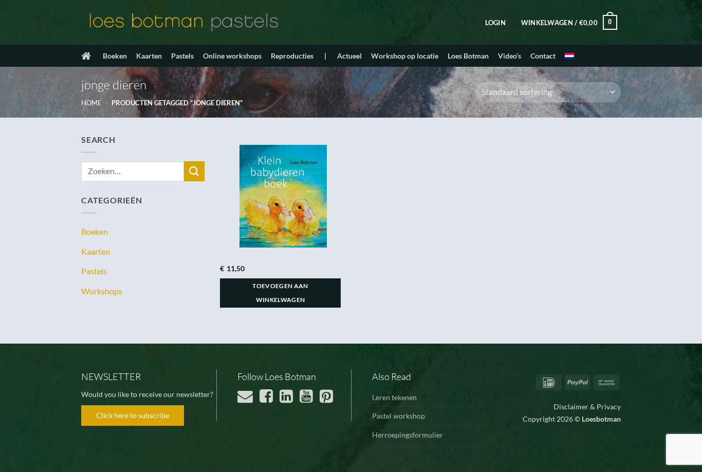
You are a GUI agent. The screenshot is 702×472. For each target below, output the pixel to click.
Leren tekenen (394, 397)
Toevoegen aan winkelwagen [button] (280, 293)
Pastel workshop (398, 415)
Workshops (101, 291)
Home (91, 103)
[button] (495, 22)
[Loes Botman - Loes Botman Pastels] (184, 22)
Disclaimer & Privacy (587, 406)
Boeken (115, 55)
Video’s (509, 55)
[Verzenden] (194, 171)
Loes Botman (468, 55)
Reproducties (292, 55)
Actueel (349, 55)
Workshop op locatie (404, 55)
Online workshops (232, 55)
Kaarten (149, 55)
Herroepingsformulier (407, 434)
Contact (543, 55)
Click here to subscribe (132, 415)
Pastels (182, 55)
